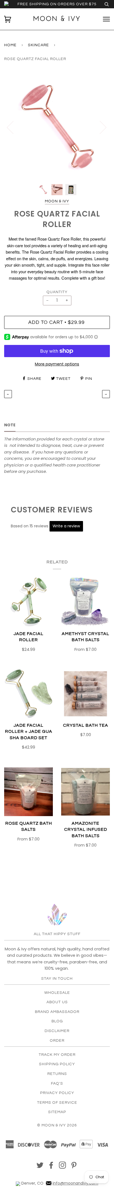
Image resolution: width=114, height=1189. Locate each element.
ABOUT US (57, 1002)
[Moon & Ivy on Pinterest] (74, 1167)
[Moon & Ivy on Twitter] (40, 1167)
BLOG (57, 1021)
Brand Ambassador (57, 1012)
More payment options (57, 364)
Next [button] (100, 127)
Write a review (66, 526)
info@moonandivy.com (75, 1183)
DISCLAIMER (57, 1031)
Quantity (57, 292)
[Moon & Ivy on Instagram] (62, 1167)
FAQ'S (57, 1083)
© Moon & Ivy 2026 (57, 1125)
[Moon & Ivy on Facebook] (51, 1167)
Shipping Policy (57, 1064)
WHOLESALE (57, 993)
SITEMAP (57, 1112)
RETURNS (57, 1074)
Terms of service (57, 1103)
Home (10, 45)
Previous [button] (13, 127)
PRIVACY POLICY (57, 1093)
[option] (57, 127)
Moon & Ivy (57, 201)
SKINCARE (38, 45)
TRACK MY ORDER (57, 1055)
